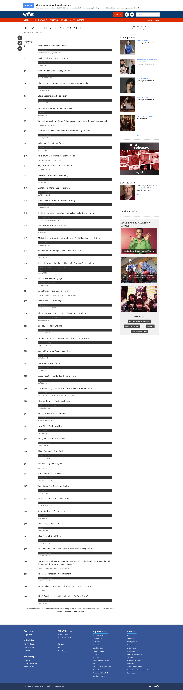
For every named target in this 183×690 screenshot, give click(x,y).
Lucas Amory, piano (143, 79)
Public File (49, 686)
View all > (139, 135)
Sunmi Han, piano (142, 41)
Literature (150, 326)
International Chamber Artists (146, 116)
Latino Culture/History (132, 326)
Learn (129, 29)
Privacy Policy (28, 686)
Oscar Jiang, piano (142, 97)
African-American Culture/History (139, 321)
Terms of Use (39, 686)
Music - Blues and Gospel (139, 331)
